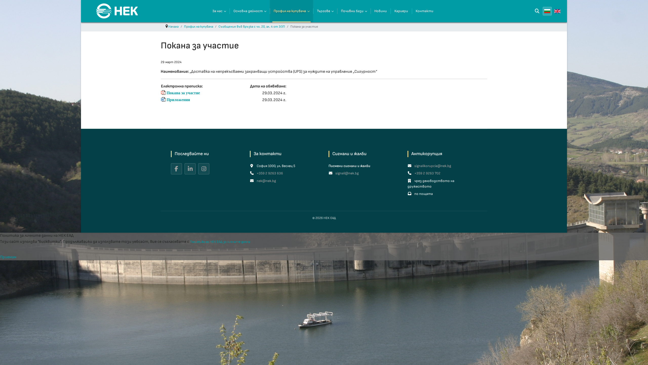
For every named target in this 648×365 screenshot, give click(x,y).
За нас (217, 11)
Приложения (178, 100)
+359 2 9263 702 (427, 173)
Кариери (401, 11)
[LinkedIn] (190, 168)
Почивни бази (352, 11)
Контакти (424, 11)
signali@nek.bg (347, 173)
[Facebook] (176, 168)
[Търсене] (537, 11)
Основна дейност (248, 11)
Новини (380, 11)
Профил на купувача (290, 11)
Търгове (323, 11)
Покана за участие (183, 93)
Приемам (8, 257)
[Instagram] (203, 168)
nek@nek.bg (266, 181)
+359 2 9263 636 (269, 173)
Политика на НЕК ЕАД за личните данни (220, 242)
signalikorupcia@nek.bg (432, 166)
